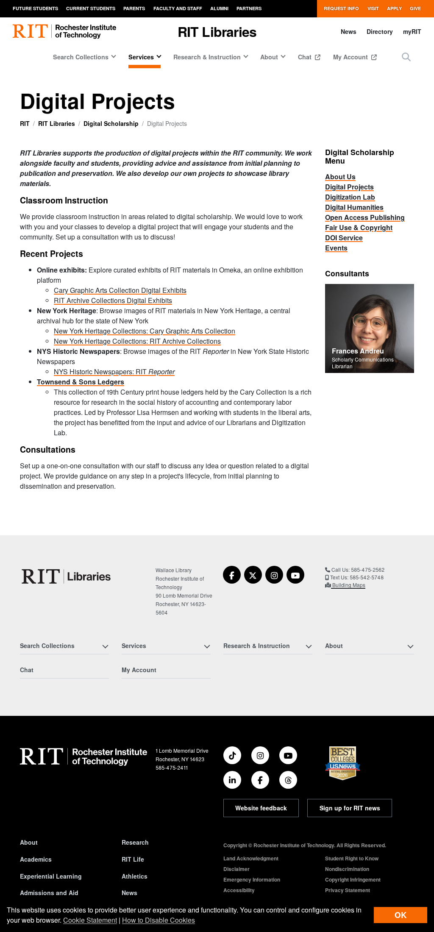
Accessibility (239, 890)
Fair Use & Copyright (358, 227)
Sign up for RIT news (350, 808)
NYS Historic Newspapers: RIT (114, 371)
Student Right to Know (351, 858)
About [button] (269, 57)
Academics (36, 859)
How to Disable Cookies (158, 920)
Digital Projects (349, 187)
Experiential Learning (51, 876)
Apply (394, 8)
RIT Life (133, 859)
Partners (249, 8)
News (348, 31)
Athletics (134, 876)
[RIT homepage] (64, 31)
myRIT (412, 31)
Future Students (35, 8)
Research (135, 842)
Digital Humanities (354, 207)
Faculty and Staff (177, 8)
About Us (340, 176)
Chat (305, 57)
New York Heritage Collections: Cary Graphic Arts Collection (144, 331)
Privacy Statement (347, 890)
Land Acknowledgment (250, 858)
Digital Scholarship (111, 123)
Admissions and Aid (49, 892)
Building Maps (348, 584)
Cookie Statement (90, 920)
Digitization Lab (350, 197)
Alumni (219, 8)
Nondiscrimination (347, 869)
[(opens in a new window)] (232, 575)
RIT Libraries (56, 123)
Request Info (341, 8)
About (29, 842)
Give (415, 8)
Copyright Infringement (353, 879)
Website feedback (261, 808)
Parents (134, 8)
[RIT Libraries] (67, 576)
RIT (25, 123)
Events (336, 248)
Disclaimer (236, 869)
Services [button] (141, 57)
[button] (406, 57)
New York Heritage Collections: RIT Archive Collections (137, 341)
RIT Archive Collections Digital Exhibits (113, 300)
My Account (351, 57)
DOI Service (344, 237)
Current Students (90, 8)
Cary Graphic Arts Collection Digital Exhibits (120, 290)
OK (400, 915)
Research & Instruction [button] (207, 57)
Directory (380, 31)
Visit (373, 8)
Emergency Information (251, 879)
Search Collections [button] (80, 57)
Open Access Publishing (365, 217)
